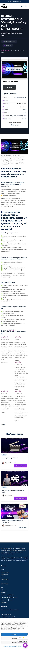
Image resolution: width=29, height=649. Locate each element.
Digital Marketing (21, 103)
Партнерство (4, 574)
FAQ (2, 587)
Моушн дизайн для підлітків (10, 458)
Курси (2, 569)
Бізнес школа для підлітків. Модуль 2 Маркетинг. (12, 521)
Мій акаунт (4, 590)
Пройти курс (9, 87)
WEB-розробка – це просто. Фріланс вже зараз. (13, 491)
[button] (27, 619)
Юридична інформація (7, 600)
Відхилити (14, 638)
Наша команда (5, 572)
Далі (4, 424)
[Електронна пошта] (17, 125)
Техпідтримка (4, 579)
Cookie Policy (5, 646)
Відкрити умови (20, 465)
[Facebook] (11, 125)
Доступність (4, 602)
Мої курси (3, 592)
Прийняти (14, 634)
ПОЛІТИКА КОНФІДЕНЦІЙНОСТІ (15, 646)
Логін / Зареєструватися (15, 1)
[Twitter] (13, 125)
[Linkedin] (15, 125)
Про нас (3, 577)
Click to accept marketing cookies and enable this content (14, 146)
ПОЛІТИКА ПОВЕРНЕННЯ (7, 595)
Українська (8, 45)
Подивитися (14, 642)
